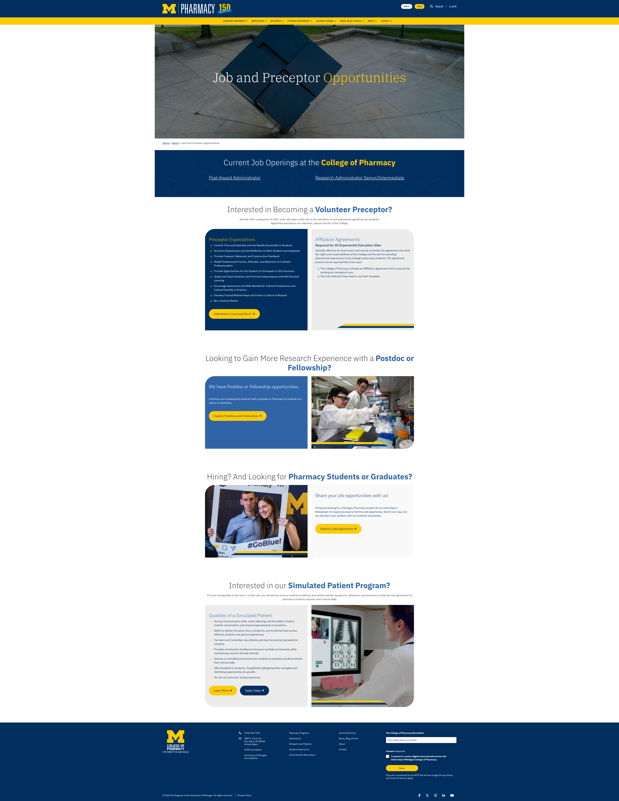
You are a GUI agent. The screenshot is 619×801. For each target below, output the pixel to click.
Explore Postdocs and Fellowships (236, 416)
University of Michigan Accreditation (255, 757)
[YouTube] (452, 795)
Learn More (221, 690)
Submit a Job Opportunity (337, 529)
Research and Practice (300, 743)
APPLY (407, 6)
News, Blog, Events (350, 21)
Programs (234, 21)
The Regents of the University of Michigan (191, 795)
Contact (385, 21)
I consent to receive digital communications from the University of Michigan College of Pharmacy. (418, 758)
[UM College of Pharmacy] (175, 741)
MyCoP (439, 6)
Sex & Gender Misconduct (302, 754)
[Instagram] (436, 795)
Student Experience (299, 749)
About (371, 21)
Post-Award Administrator (234, 178)
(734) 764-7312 (252, 733)
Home (165, 143)
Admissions (257, 21)
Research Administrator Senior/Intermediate (359, 178)
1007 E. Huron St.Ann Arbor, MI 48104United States (254, 741)
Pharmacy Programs (299, 733)
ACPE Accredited (252, 749)
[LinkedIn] (444, 795)
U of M (453, 6)
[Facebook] (419, 795)
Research (275, 21)
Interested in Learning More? (233, 314)
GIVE (419, 6)
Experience (298, 21)
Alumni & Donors (347, 733)
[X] (427, 795)
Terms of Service (398, 778)
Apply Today (253, 690)
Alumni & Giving (325, 21)
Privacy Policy (446, 775)
